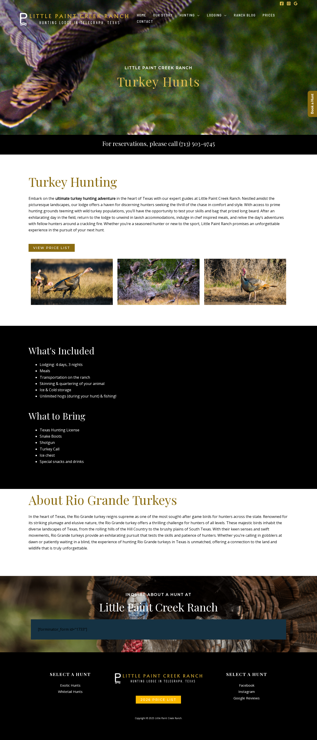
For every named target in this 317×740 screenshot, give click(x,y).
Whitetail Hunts (70, 691)
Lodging (214, 15)
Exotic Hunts (70, 685)
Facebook (246, 685)
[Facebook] (282, 3)
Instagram (246, 691)
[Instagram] (289, 3)
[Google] (296, 3)
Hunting (187, 15)
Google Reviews (246, 698)
